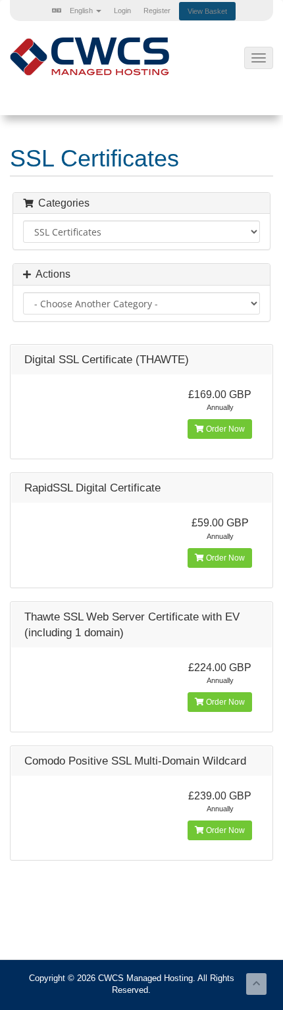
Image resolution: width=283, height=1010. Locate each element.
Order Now (224, 429)
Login (122, 10)
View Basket (207, 11)
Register (156, 10)
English (81, 10)
